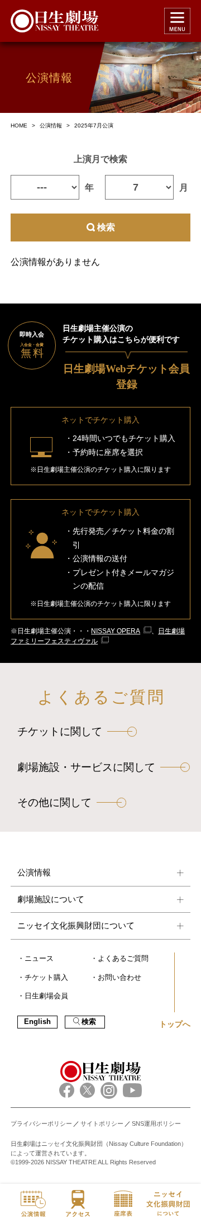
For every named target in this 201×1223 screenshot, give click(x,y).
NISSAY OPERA (115, 631)
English (37, 1022)
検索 (106, 227)
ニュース (39, 959)
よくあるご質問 (123, 959)
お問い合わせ (119, 978)
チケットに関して (59, 731)
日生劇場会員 (46, 996)
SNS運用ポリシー (156, 1123)
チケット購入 (46, 978)
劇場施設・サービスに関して (86, 767)
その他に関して (54, 802)
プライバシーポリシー (41, 1123)
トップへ (174, 1024)
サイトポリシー (101, 1123)
